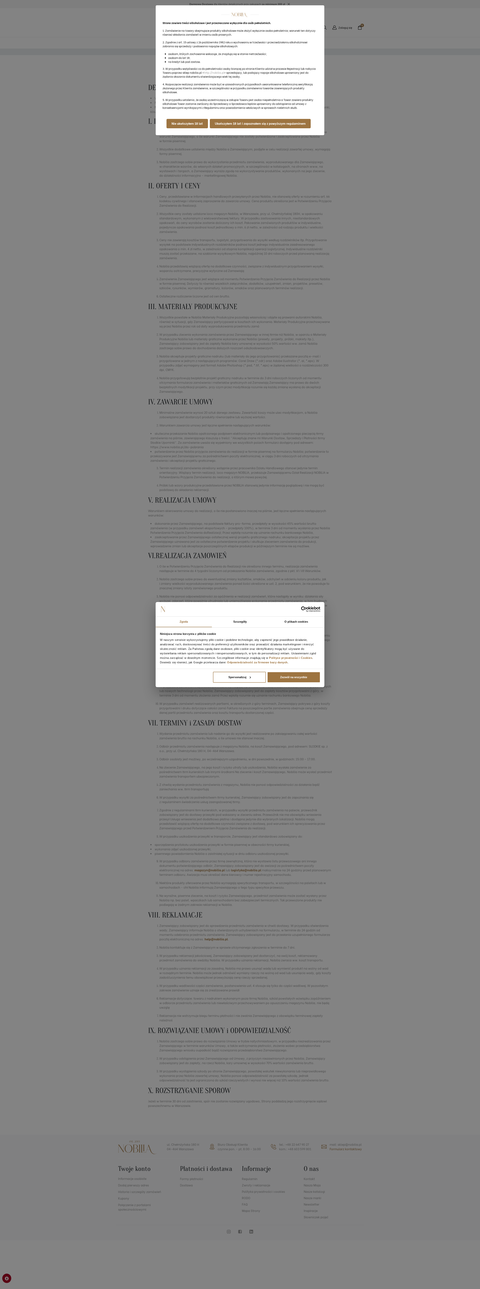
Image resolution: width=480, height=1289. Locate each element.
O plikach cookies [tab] (296, 621)
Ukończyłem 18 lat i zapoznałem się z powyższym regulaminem (260, 123)
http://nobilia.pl (214, 72)
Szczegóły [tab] (240, 621)
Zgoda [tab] (184, 621)
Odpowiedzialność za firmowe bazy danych (257, 662)
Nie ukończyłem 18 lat (187, 123)
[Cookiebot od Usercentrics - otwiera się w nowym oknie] (303, 609)
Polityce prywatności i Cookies (290, 657)
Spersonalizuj (237, 677)
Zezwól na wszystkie (293, 677)
